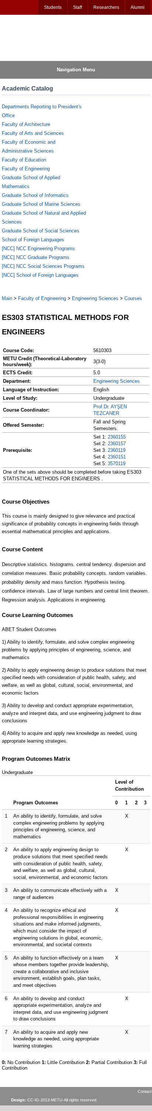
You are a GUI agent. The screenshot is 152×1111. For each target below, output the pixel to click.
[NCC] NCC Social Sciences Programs (43, 266)
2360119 (116, 450)
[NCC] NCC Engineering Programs (38, 248)
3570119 (116, 463)
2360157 (117, 443)
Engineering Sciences (95, 298)
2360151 (117, 457)
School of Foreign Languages (33, 239)
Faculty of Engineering (26, 168)
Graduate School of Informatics (35, 195)
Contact (145, 1091)
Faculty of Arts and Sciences (33, 133)
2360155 (117, 437)
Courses (133, 298)
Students (53, 7)
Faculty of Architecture (26, 124)
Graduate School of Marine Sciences (41, 204)
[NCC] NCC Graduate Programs (35, 257)
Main (7, 298)
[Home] (37, 37)
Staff (77, 7)
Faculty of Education (24, 160)
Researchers (106, 7)
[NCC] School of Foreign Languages (40, 275)
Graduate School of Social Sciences (40, 231)
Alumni (138, 7)
